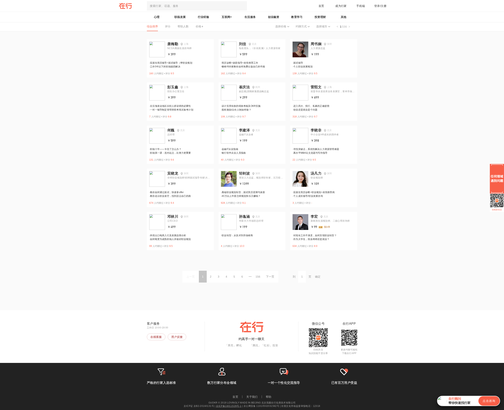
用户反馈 (177, 336)
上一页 (190, 276)
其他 (343, 17)
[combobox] (197, 6)
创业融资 (273, 17)
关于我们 (252, 396)
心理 (157, 17)
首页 (321, 5)
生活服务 (250, 17)
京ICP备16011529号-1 (228, 406)
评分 (167, 26)
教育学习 (297, 17)
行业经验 (203, 17)
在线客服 (156, 336)
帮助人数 (183, 26)
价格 (198, 26)
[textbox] (197, 6)
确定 (318, 276)
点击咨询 (489, 401)
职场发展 (180, 17)
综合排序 (152, 26)
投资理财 (320, 17)
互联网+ (227, 17)
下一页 (270, 276)
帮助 (268, 396)
